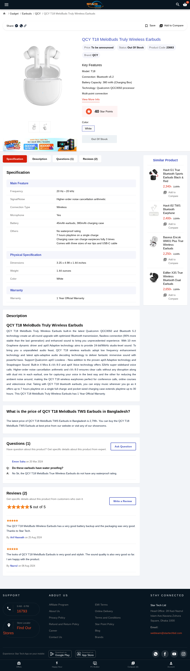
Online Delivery (104, 611)
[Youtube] (174, 654)
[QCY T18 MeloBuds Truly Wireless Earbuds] (39, 76)
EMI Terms (101, 604)
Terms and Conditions (108, 617)
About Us (54, 611)
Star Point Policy (104, 624)
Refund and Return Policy (64, 624)
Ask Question (123, 446)
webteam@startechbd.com (166, 633)
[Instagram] (183, 654)
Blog (97, 630)
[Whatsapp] (155, 654)
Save (150, 26)
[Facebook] (165, 654)
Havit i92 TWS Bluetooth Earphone (172, 209)
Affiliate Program (58, 604)
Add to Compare (171, 26)
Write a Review (122, 501)
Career (53, 630)
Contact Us (55, 637)
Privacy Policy (57, 617)
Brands (99, 637)
